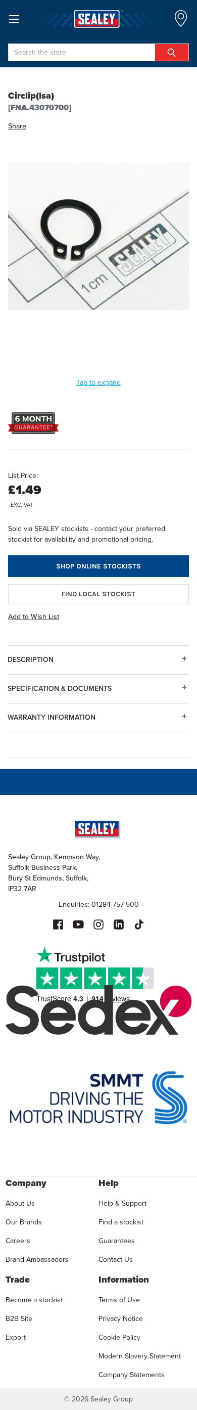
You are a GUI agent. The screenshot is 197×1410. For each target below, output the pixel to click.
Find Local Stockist (98, 594)
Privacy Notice (120, 1318)
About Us (20, 1203)
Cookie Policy (119, 1337)
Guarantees (116, 1241)
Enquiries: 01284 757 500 (99, 904)
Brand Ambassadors (37, 1259)
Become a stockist (34, 1300)
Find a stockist (120, 1222)
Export (16, 1337)
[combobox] (98, 52)
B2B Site (19, 1318)
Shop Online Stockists (98, 566)
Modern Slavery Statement (139, 1356)
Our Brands (24, 1222)
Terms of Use (119, 1300)
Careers (18, 1241)
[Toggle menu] (14, 19)
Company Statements (131, 1375)
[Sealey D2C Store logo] (98, 19)
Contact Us (115, 1259)
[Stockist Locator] (181, 21)
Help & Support (122, 1203)
